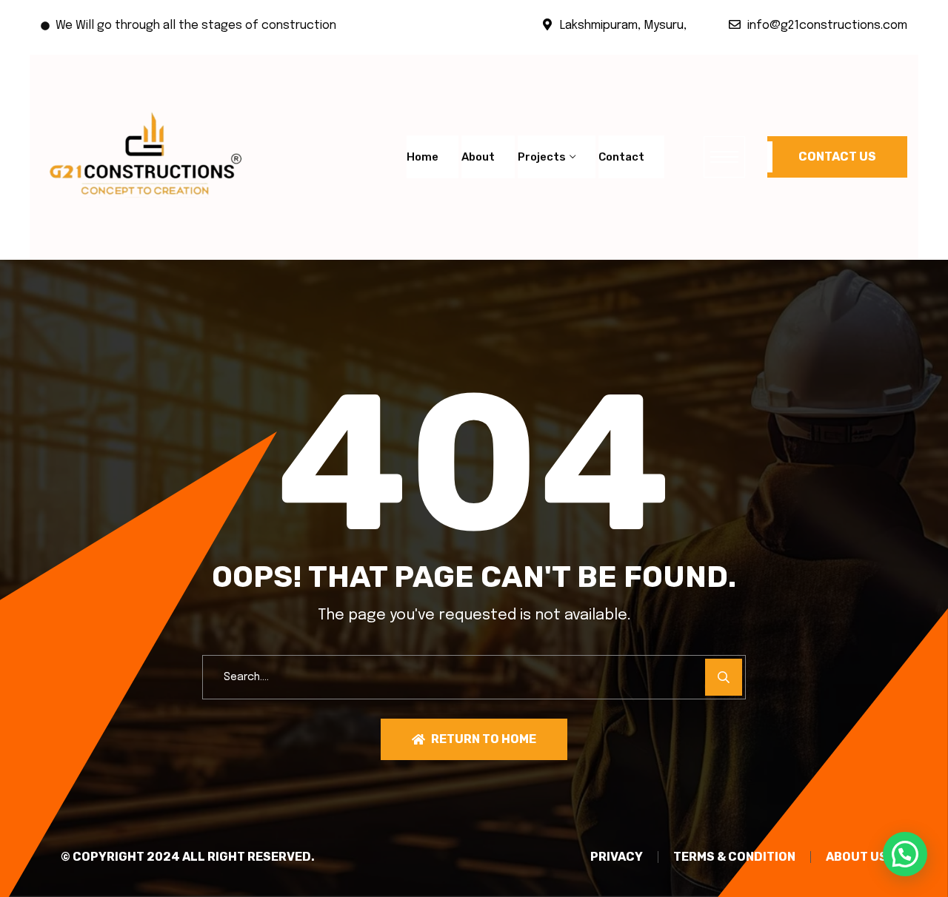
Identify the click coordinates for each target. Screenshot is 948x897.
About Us (856, 857)
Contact (621, 157)
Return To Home (483, 739)
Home (422, 157)
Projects (542, 157)
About (478, 157)
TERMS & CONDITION (734, 857)
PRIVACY (616, 857)
